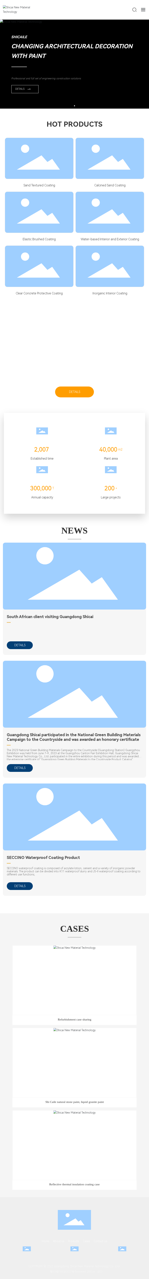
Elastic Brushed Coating (39, 239)
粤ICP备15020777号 (60, 1271)
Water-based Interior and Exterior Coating (110, 239)
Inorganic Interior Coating (110, 293)
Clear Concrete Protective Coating (39, 293)
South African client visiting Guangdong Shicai (50, 616)
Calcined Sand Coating (110, 185)
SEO (99, 1271)
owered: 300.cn (85, 1271)
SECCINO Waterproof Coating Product (43, 857)
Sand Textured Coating (39, 185)
